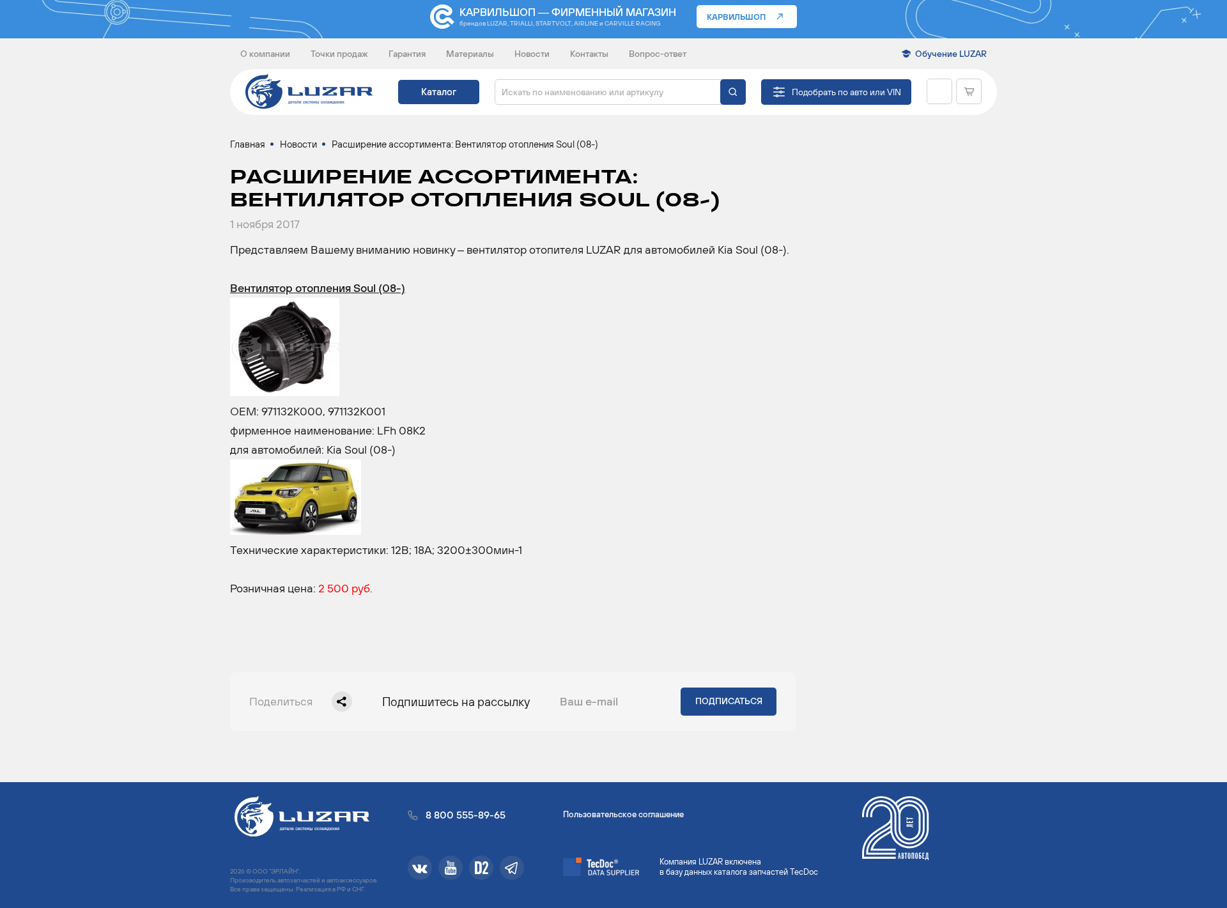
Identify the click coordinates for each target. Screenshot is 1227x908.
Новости (532, 54)
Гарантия (407, 54)
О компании (265, 54)
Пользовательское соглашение (623, 814)
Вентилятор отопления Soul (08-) (317, 288)
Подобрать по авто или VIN (846, 92)
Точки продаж (339, 54)
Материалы (470, 54)
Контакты (589, 54)
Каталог (438, 91)
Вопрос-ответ (657, 54)
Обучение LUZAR (951, 54)
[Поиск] (733, 92)
